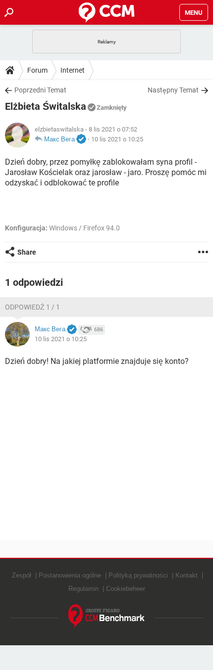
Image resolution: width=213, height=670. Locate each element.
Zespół (21, 575)
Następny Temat (173, 90)
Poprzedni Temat (40, 90)
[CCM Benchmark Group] (106, 616)
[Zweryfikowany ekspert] (81, 139)
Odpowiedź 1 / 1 (32, 307)
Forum (37, 70)
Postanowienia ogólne (70, 575)
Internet (72, 70)
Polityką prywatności (138, 575)
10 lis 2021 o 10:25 (117, 139)
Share (26, 252)
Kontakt (186, 575)
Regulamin (83, 588)
